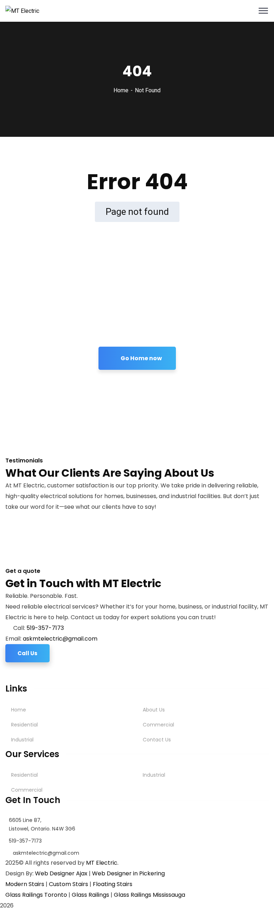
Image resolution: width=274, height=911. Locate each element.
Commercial (158, 724)
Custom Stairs (68, 884)
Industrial (22, 739)
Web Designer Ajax (61, 873)
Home (120, 90)
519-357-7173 (45, 628)
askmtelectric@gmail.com (60, 639)
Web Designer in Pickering (128, 873)
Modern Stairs (24, 884)
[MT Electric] (22, 10)
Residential (24, 724)
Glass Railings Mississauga (149, 895)
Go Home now (141, 358)
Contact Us (157, 739)
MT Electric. (102, 863)
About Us (154, 709)
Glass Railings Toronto (36, 895)
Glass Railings (90, 895)
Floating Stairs (112, 884)
